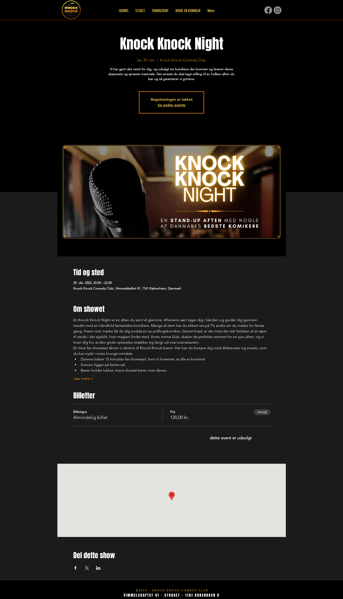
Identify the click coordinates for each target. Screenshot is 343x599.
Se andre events (172, 105)
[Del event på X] (87, 568)
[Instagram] (277, 10)
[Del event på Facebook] (75, 568)
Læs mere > (83, 378)
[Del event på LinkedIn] (98, 568)
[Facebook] (268, 10)
